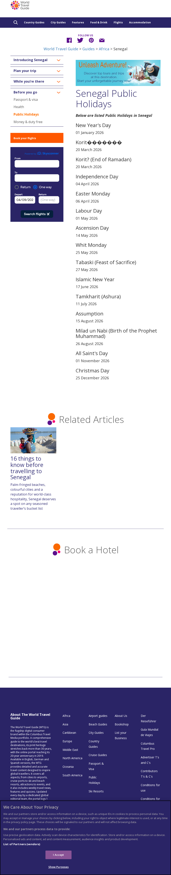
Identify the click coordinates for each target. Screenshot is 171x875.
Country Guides (34, 22)
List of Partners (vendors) (21, 844)
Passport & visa (26, 99)
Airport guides (98, 716)
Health (19, 107)
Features (78, 22)
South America (72, 775)
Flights (118, 22)
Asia (65, 724)
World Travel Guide (61, 48)
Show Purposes (58, 867)
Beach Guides (98, 724)
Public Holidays (26, 114)
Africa (104, 48)
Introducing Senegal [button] (31, 60)
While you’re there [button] (29, 81)
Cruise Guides (98, 755)
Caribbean (69, 733)
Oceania (68, 767)
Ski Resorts (96, 791)
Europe (67, 741)
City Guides (58, 22)
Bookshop (122, 724)
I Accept (58, 855)
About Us (121, 716)
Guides (88, 48)
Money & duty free (28, 122)
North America (72, 758)
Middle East (70, 750)
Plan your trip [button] (25, 71)
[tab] (36, 60)
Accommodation (140, 22)
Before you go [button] (25, 92)
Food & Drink (98, 22)
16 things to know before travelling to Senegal (26, 468)
